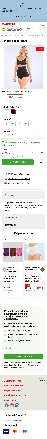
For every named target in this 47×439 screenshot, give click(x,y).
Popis (6, 195)
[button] (4, 269)
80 (13, 124)
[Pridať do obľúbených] (41, 162)
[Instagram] (11, 405)
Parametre (9, 217)
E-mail (8, 348)
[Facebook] (6, 405)
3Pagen (30, 91)
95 (26, 124)
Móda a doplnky (20, 35)
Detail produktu (20, 294)
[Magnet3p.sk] (12, 27)
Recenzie (10, 225)
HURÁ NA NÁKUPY (23, 16)
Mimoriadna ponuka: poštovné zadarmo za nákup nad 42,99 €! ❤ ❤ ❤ (22, 10)
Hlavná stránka (7, 35)
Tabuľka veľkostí (10, 135)
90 (20, 124)
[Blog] (16, 405)
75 (7, 124)
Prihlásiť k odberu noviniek (23, 356)
